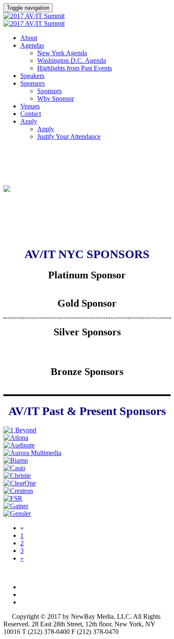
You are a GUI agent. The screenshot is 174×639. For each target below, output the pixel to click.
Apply (28, 121)
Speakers (32, 75)
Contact (30, 113)
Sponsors (32, 83)
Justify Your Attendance (69, 136)
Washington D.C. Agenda (71, 60)
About (28, 37)
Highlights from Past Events (74, 68)
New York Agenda (62, 53)
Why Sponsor (55, 98)
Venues (30, 106)
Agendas (32, 45)
